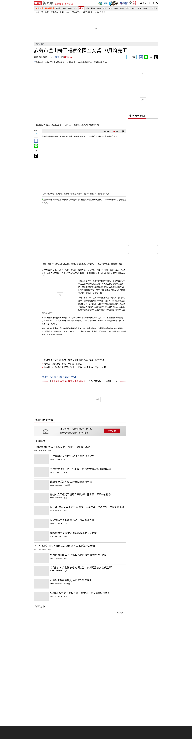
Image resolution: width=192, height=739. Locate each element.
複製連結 (156, 57)
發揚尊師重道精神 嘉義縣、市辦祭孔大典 (72, 520)
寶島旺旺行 (76, 12)
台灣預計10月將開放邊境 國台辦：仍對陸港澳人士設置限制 (82, 567)
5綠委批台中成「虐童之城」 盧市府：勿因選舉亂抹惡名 (80, 593)
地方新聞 (67, 485)
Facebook (141, 57)
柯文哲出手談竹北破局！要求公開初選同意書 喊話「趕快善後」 (75, 359)
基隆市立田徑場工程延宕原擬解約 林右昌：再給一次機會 (80, 494)
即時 (58, 8)
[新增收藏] (131, 57)
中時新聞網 (53, 3)
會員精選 (39, 8)
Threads (151, 57)
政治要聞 (67, 584)
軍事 (110, 8)
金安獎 (53, 377)
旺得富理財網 (124, 2)
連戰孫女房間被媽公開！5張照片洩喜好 (63, 363)
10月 (74, 377)
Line (146, 57)
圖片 (139, 8)
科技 (134, 8)
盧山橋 (45, 377)
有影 (145, 8)
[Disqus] (80, 641)
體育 (128, 8)
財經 (76, 8)
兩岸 (104, 8)
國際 (70, 8)
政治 (64, 8)
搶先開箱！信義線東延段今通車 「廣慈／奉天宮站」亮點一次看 (75, 367)
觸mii (122, 8)
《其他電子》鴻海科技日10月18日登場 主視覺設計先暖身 (64, 545)
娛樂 (99, 8)
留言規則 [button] (120, 613)
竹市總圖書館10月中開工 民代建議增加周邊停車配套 (78, 554)
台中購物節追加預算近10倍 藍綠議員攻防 (72, 456)
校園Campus (65, 12)
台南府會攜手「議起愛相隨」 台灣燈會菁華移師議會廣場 (80, 468)
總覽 (47, 12)
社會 (93, 8)
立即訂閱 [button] (112, 431)
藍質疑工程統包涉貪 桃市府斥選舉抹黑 (71, 580)
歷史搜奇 (54, 12)
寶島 (65, 558)
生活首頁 (39, 12)
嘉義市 (67, 377)
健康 (116, 8)
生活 (81, 8)
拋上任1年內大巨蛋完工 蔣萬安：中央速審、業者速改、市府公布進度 (87, 507)
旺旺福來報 (87, 12)
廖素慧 (56, 57)
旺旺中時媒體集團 (132, 3)
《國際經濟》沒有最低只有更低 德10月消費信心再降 (62, 447)
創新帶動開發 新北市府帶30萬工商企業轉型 (73, 533)
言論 (87, 8)
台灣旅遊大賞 (99, 12)
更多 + (154, 8)
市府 (60, 377)
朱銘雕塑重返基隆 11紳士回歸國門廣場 (71, 481)
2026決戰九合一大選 (114, 3)
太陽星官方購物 (103, 3)
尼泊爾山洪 (49, 8)
